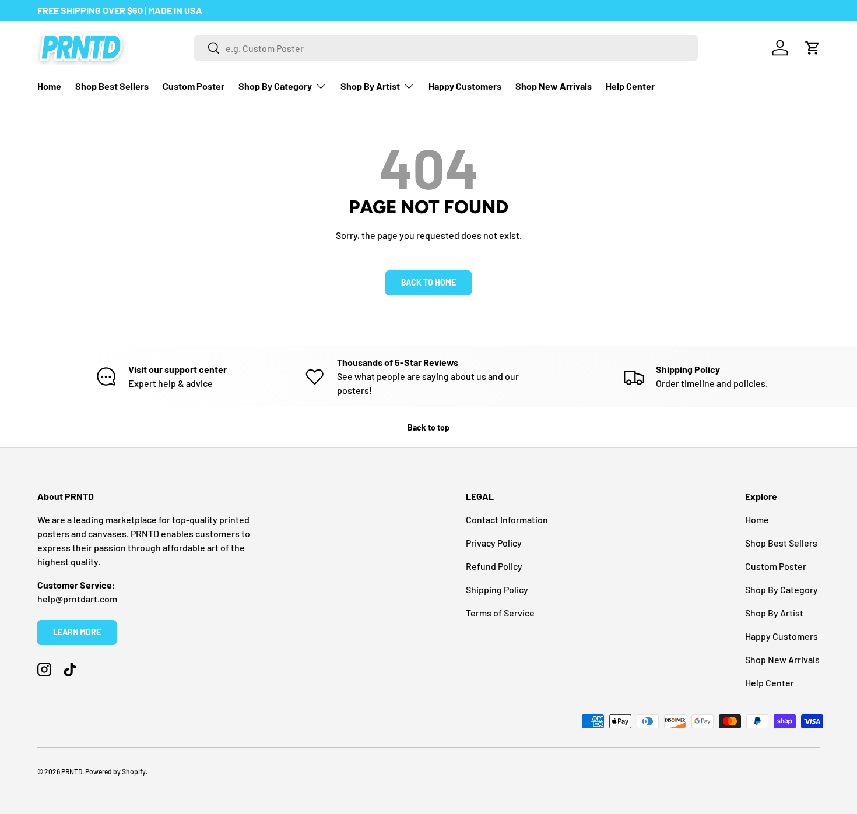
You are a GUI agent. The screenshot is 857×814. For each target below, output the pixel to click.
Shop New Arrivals (553, 85)
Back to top (428, 427)
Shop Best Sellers (112, 85)
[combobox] (446, 48)
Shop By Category (275, 85)
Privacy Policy (494, 542)
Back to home (428, 282)
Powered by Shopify (115, 771)
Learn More (77, 632)
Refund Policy (494, 566)
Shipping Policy (497, 589)
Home (49, 85)
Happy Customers (464, 85)
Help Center (630, 85)
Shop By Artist (370, 85)
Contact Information (507, 519)
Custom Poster (193, 85)
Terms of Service (500, 612)
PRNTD (71, 771)
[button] (813, 48)
